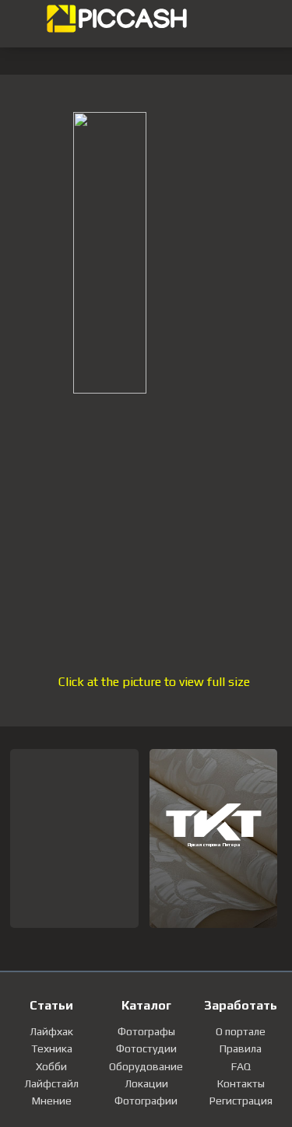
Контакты (241, 1083)
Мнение (52, 1100)
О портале (241, 1031)
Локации (146, 1083)
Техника (51, 1048)
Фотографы (146, 1031)
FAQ (241, 1066)
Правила (241, 1048)
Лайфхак (51, 1031)
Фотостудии (146, 1048)
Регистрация (241, 1100)
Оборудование (146, 1066)
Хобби (51, 1066)
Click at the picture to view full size (154, 681)
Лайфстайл (51, 1083)
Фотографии (146, 1100)
